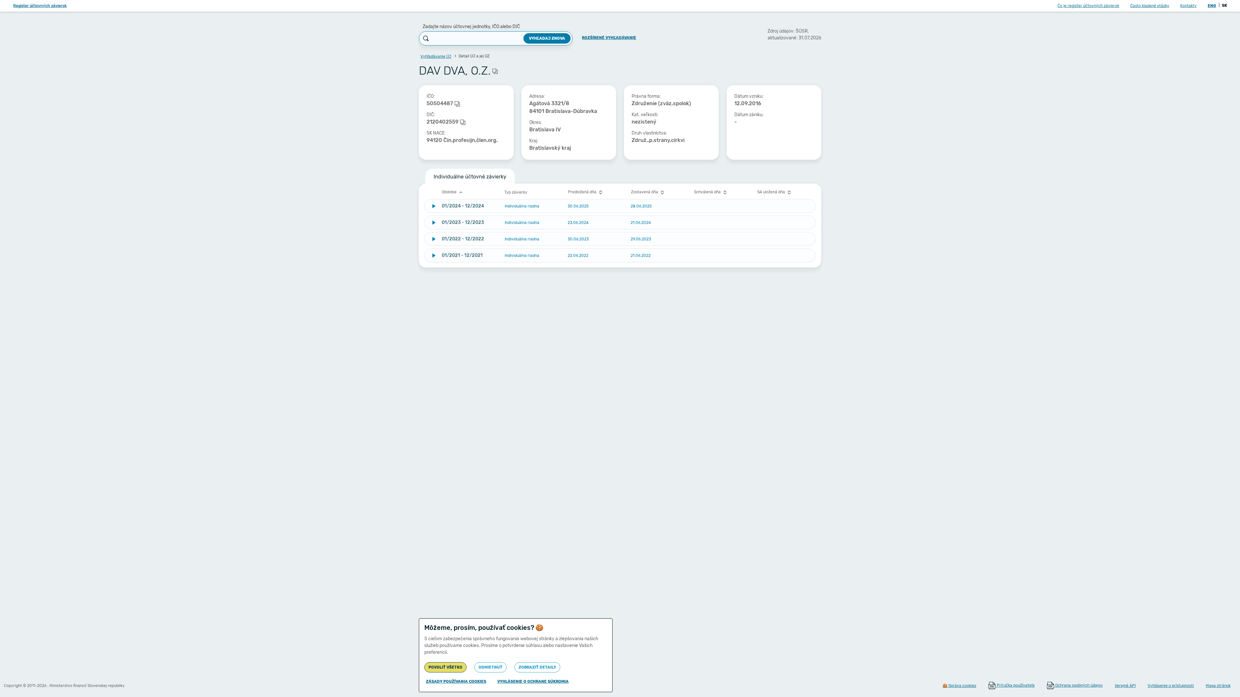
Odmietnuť (490, 667)
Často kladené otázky (1149, 6)
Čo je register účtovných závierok (1088, 6)
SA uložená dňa (771, 192)
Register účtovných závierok (40, 6)
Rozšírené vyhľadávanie (609, 37)
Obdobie (450, 192)
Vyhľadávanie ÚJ (435, 56)
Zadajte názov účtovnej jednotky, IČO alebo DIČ (471, 26)
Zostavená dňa (645, 192)
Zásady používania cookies (456, 681)
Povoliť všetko (445, 667)
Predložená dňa (582, 192)
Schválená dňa (708, 192)
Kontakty (1188, 6)
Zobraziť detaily (537, 667)
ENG (1212, 6)
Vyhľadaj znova (547, 38)
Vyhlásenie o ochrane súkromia (533, 681)
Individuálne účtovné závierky (470, 177)
